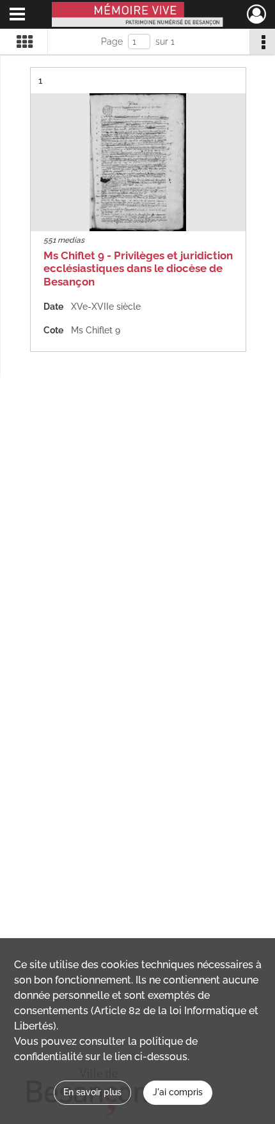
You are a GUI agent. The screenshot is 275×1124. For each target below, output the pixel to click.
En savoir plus (92, 1092)
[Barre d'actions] (262, 41)
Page (112, 41)
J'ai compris (178, 1092)
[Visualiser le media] (138, 162)
